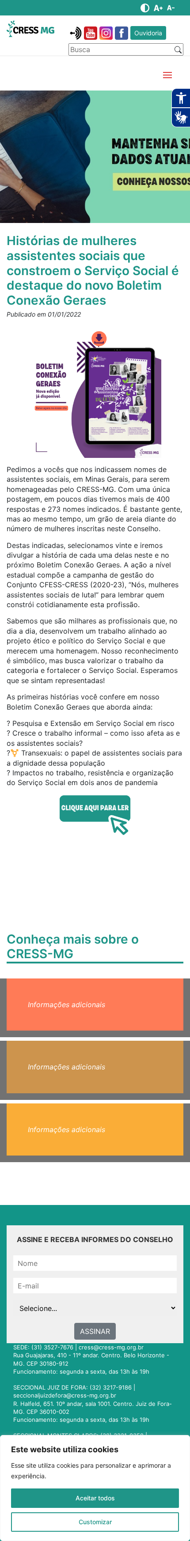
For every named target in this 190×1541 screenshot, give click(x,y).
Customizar (95, 1522)
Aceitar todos (95, 1498)
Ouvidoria (148, 33)
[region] (95, 1488)
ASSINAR (95, 1331)
